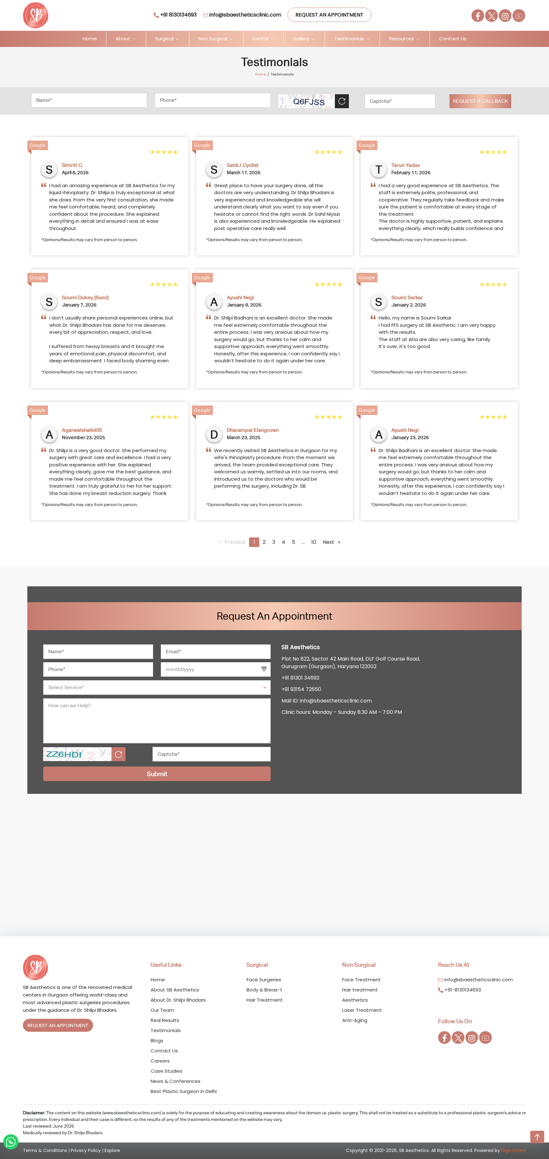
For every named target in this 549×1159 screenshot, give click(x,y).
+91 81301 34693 (300, 678)
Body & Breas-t (264, 989)
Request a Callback (480, 101)
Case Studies (166, 1071)
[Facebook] (477, 15)
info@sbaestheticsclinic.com (244, 14)
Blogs (157, 1040)
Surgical (165, 38)
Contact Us (452, 38)
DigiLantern (513, 1150)
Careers (160, 1060)
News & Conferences (175, 1081)
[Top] (537, 1137)
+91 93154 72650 (301, 689)
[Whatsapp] (10, 1141)
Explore (112, 1150)
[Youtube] (518, 15)
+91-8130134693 (462, 989)
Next (333, 542)
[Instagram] (505, 15)
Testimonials (350, 38)
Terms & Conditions (45, 1150)
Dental (261, 38)
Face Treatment (361, 979)
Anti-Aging (354, 1020)
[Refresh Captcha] (342, 101)
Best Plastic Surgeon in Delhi (184, 1091)
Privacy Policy (86, 1150)
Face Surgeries (264, 979)
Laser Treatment (362, 1010)
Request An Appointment (329, 14)
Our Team (162, 1010)
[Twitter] (491, 15)
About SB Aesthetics (175, 989)
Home (90, 38)
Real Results (165, 1020)
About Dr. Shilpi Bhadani (178, 1000)
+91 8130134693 (178, 14)
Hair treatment (360, 989)
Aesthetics (355, 1000)
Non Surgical (214, 38)
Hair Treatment (265, 1000)
